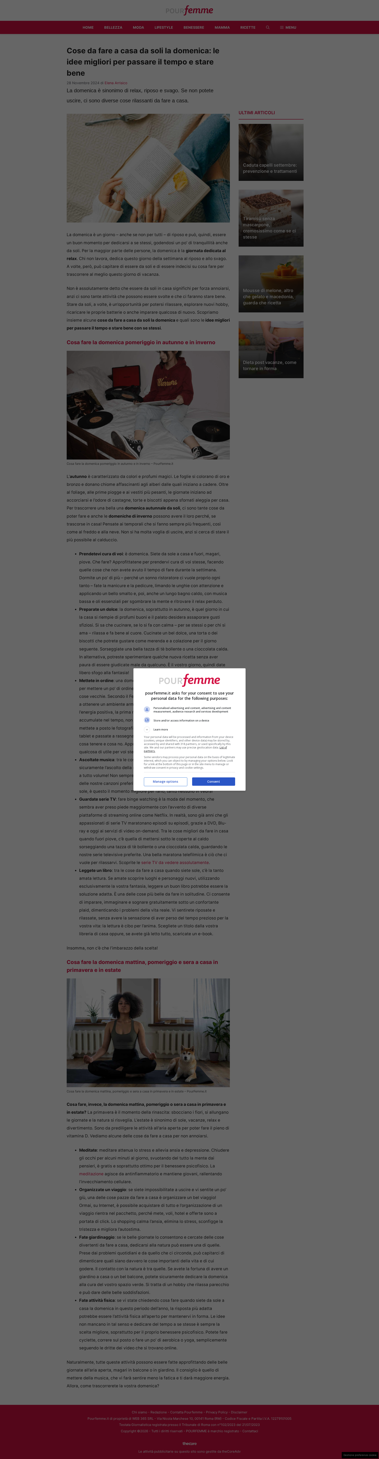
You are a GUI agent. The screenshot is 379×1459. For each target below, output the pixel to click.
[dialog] (189, 729)
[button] (189, 730)
